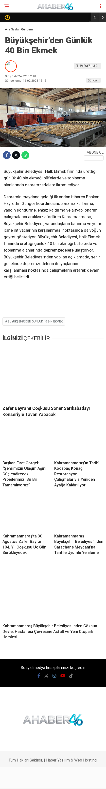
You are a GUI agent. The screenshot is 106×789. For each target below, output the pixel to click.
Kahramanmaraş (22, 40)
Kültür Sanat (19, 179)
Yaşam (12, 159)
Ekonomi (14, 60)
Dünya (12, 80)
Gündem (14, 50)
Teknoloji (16, 120)
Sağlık (12, 110)
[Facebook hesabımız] (15, 781)
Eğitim (12, 170)
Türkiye (13, 130)
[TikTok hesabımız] (70, 781)
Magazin (15, 100)
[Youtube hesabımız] (56, 781)
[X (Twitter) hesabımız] (28, 781)
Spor (11, 90)
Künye (12, 199)
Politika (14, 70)
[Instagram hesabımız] (42, 781)
